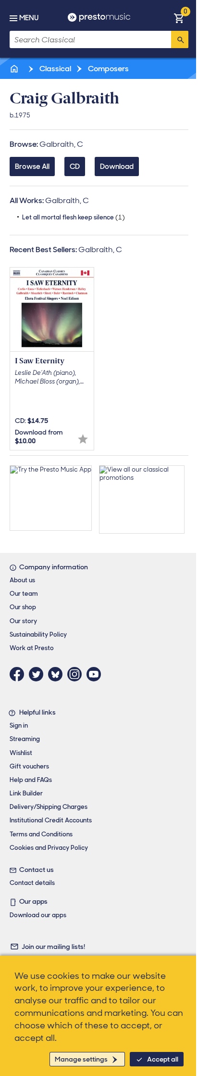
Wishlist (21, 753)
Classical (54, 69)
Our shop (23, 607)
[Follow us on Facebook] (19, 674)
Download (117, 166)
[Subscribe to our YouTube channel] (96, 674)
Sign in (19, 725)
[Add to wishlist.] (83, 439)
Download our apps (38, 915)
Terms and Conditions (41, 834)
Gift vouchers (29, 766)
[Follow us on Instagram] (77, 674)
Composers (108, 69)
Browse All (32, 166)
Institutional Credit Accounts (51, 820)
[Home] (15, 69)
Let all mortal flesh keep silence (73, 217)
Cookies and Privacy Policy (49, 848)
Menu (28, 18)
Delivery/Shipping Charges (48, 807)
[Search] (179, 39)
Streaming (25, 739)
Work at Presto (32, 648)
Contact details (32, 883)
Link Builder (26, 793)
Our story (23, 621)
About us (22, 580)
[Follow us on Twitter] (38, 674)
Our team (24, 593)
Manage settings (81, 1059)
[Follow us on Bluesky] (57, 674)
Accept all (162, 1059)
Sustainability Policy (38, 634)
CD (75, 166)
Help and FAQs (31, 780)
